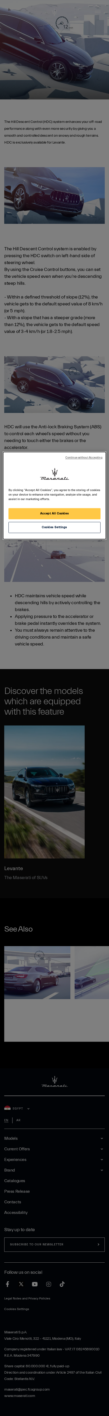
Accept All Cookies (54, 513)
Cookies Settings (54, 527)
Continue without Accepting (83, 458)
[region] (54, 496)
